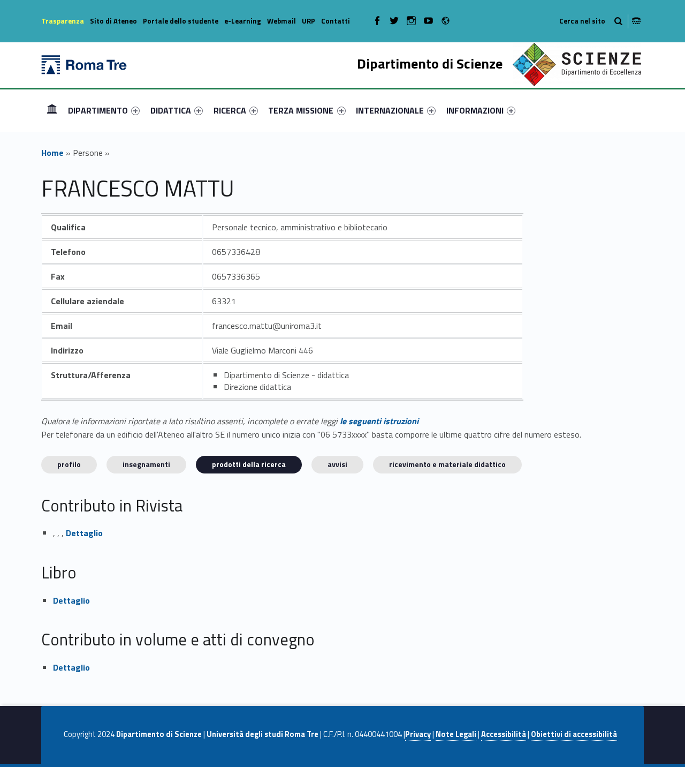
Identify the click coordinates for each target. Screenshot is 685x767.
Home (52, 110)
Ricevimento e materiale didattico (447, 464)
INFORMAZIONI (475, 110)
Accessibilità (503, 734)
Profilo (69, 464)
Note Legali (456, 734)
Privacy (418, 734)
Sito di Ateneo (113, 21)
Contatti (335, 21)
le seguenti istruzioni (379, 421)
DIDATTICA (170, 110)
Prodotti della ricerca (249, 464)
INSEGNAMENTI (146, 464)
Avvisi (337, 464)
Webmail (281, 21)
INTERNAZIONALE (390, 110)
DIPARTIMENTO (98, 110)
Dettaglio (84, 533)
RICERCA (230, 110)
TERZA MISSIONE (300, 110)
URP (308, 21)
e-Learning (242, 21)
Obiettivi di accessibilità (574, 734)
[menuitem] (52, 110)
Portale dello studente (180, 21)
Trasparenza (62, 21)
